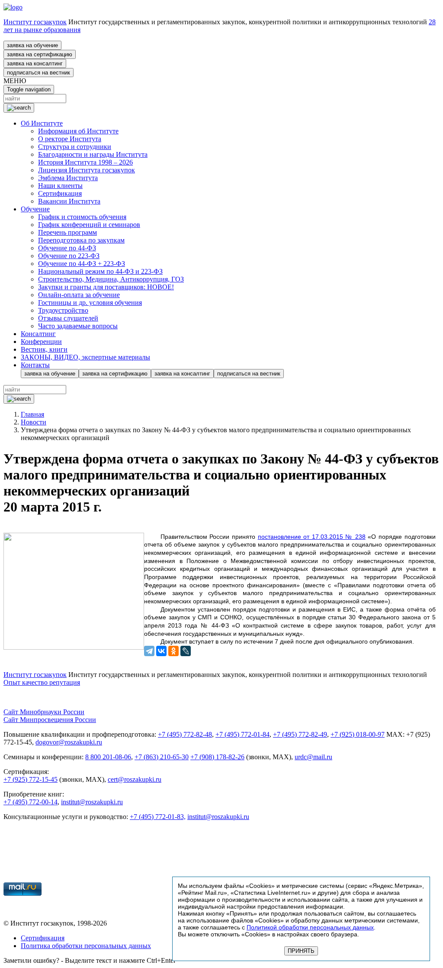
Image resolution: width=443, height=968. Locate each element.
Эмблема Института (68, 177)
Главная (32, 414)
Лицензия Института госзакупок (86, 170)
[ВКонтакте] (161, 651)
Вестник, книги (44, 349)
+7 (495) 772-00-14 (30, 802)
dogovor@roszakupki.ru (68, 742)
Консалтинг (38, 333)
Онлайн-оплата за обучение (79, 294)
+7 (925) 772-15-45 (30, 779)
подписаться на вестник (38, 72)
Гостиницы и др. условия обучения (90, 302)
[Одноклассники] (173, 651)
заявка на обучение (32, 45)
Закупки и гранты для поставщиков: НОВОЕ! (106, 287)
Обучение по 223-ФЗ (69, 255)
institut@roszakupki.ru (92, 802)
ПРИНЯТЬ (301, 951)
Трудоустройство (63, 310)
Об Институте (42, 123)
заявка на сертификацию (39, 54)
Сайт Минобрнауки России (43, 711)
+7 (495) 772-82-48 (185, 734)
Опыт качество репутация (41, 682)
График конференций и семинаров (89, 224)
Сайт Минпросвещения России (49, 719)
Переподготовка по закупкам (81, 240)
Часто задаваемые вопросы (78, 326)
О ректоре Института (69, 138)
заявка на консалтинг (35, 63)
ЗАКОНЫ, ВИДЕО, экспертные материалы (85, 357)
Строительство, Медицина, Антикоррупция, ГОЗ (111, 279)
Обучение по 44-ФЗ (67, 248)
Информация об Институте (78, 131)
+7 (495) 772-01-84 (242, 734)
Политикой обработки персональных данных (310, 927)
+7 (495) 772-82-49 (300, 734)
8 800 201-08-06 (108, 757)
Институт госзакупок (35, 22)
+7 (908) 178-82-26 (217, 757)
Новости (33, 422)
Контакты (35, 365)
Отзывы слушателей (68, 318)
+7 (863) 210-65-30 (162, 757)
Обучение (35, 209)
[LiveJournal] (185, 651)
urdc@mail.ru (313, 757)
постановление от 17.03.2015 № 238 (312, 536)
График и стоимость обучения (82, 216)
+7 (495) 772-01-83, (158, 816)
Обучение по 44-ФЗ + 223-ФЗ (81, 263)
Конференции (41, 341)
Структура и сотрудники (74, 146)
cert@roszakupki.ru (134, 779)
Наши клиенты (60, 185)
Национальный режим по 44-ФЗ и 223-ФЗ (100, 271)
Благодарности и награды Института (93, 154)
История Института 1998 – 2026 (85, 162)
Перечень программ (67, 232)
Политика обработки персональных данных (86, 945)
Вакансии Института (69, 201)
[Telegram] (149, 651)
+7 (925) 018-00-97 (358, 734)
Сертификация (60, 193)
